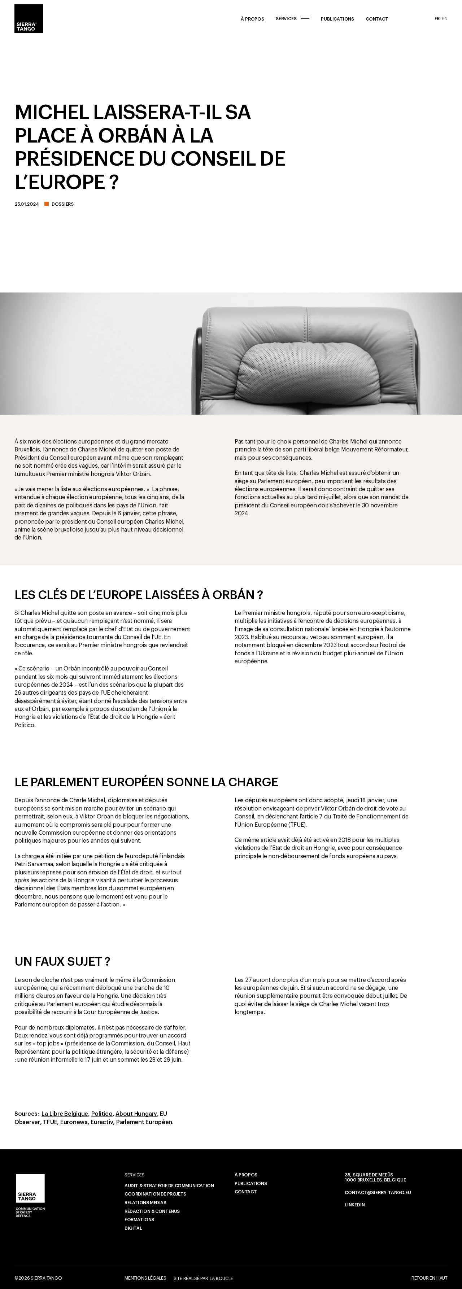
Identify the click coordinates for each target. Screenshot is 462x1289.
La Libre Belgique (65, 1114)
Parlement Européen (144, 1122)
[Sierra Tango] (28, 18)
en (445, 19)
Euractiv (102, 1122)
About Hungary (136, 1114)
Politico (102, 1114)
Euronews (74, 1122)
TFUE (50, 1122)
